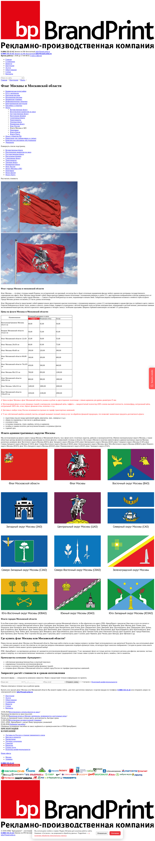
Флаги (22, 80)
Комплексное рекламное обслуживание (20, 140)
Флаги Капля (15, 132)
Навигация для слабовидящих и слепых (20, 138)
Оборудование (11, 70)
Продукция (9, 66)
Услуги (8, 68)
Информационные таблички (16, 101)
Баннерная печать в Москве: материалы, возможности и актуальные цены (37, 716)
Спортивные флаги (17, 118)
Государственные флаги (19, 114)
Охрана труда (10, 747)
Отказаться (102, 833)
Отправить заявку (72, 682)
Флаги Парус (15, 134)
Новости (8, 64)
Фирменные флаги (17, 124)
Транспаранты (15, 120)
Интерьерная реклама (13, 97)
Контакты (9, 74)
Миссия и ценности (13, 737)
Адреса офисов (36, 56)
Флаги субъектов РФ (13, 136)
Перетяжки (14, 130)
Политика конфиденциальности (17, 749)
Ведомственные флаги (18, 110)
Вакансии (9, 745)
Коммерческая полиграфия (15, 91)
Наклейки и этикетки (13, 106)
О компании (10, 62)
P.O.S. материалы (12, 93)
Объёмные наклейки (17, 724)
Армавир (8, 759)
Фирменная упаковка (13, 99)
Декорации (9, 142)
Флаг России (15, 126)
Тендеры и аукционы (13, 741)
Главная (8, 59)
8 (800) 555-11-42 (124, 690)
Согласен (115, 833)
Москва (8, 757)
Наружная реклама (12, 95)
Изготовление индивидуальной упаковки (25, 720)
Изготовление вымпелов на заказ (23, 112)
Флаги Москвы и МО (13, 168)
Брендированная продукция (16, 103)
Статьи (8, 72)
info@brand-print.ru (25, 692)
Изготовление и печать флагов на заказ (24, 712)
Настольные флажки (18, 116)
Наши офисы (6, 753)
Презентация (10, 739)
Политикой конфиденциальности (104, 682)
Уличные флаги (16, 122)
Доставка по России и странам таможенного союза (25, 735)
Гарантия (9, 743)
